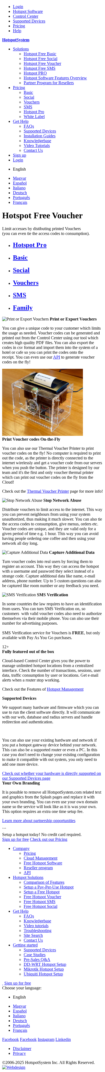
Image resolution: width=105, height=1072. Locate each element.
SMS (28, 107)
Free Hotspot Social (40, 906)
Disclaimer (22, 1048)
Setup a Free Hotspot (42, 892)
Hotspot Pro (34, 111)
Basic (28, 92)
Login (18, 6)
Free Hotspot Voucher (42, 896)
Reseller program (38, 867)
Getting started (25, 945)
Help (17, 30)
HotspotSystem (15, 40)
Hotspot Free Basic (40, 53)
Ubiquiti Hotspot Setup (43, 974)
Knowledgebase (37, 140)
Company (21, 848)
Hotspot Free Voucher (42, 63)
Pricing (19, 26)
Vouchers (32, 102)
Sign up (19, 155)
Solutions (21, 49)
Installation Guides (39, 136)
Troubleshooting (37, 930)
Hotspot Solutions (28, 877)
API (56, 357)
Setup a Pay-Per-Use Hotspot (49, 887)
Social (29, 97)
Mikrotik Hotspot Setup (44, 969)
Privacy (19, 1053)
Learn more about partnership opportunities (38, 820)
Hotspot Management (65, 689)
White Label (34, 116)
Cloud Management (40, 858)
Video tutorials (36, 925)
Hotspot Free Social (40, 58)
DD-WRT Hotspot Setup (45, 964)
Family (23, 307)
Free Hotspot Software (43, 863)
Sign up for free (15, 839)
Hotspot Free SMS (39, 68)
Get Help (21, 121)
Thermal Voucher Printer (48, 491)
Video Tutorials (37, 145)
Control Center (25, 16)
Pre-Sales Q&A (37, 959)
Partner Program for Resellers (49, 82)
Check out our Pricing (48, 839)
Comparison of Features (44, 882)
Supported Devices (29, 21)
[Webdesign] (13, 1067)
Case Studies (35, 954)
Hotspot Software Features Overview (55, 78)
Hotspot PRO (35, 73)
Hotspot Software (28, 11)
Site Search (33, 935)
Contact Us (33, 150)
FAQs (29, 126)
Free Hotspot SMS (39, 901)
